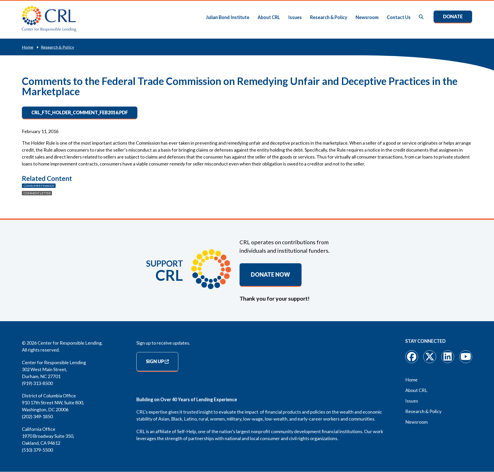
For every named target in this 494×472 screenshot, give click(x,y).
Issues (295, 17)
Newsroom (367, 17)
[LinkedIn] (447, 356)
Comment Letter (37, 193)
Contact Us (399, 17)
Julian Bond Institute (227, 17)
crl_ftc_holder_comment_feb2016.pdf (79, 112)
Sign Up (155, 361)
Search (421, 17)
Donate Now (270, 274)
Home (27, 47)
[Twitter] (429, 356)
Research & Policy (328, 17)
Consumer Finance (38, 186)
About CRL (269, 17)
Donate (453, 16)
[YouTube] (465, 356)
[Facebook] (411, 356)
